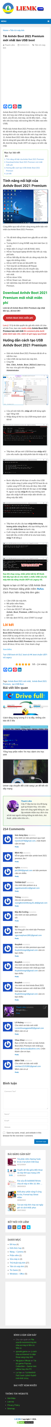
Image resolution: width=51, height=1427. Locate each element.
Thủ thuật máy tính (17, 1263)
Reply (17, 847)
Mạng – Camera (16, 1252)
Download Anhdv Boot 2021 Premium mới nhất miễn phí (24, 163)
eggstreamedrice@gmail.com (27, 888)
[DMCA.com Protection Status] (25, 1423)
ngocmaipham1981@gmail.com (28, 935)
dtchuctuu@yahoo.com (30, 1049)
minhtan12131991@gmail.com (28, 1066)
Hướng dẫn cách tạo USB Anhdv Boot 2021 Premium (23, 169)
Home (5, 30)
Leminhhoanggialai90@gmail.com (29, 1028)
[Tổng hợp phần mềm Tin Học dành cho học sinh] (25, 737)
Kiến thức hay (15, 1248)
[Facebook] (10, 1227)
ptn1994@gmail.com (23, 870)
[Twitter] (19, 1227)
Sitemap (11, 1408)
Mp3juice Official (23, 1360)
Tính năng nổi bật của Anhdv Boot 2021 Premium (25, 159)
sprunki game (22, 1351)
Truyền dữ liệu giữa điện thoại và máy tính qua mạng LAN (30, 1171)
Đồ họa (13, 1244)
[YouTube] (24, 1227)
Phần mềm (14, 1255)
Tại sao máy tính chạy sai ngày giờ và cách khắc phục (30, 1206)
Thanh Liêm (10, 45)
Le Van (19, 1372)
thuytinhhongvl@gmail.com (26, 950)
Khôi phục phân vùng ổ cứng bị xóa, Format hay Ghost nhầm (29, 1194)
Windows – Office (17, 1274)
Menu (3, 21)
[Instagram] (14, 1227)
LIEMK (17, 1419)
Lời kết (8, 174)
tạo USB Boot (18, 684)
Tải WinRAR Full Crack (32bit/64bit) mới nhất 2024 (26, 1375)
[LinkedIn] (28, 1227)
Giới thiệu (11, 1398)
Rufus (40, 589)
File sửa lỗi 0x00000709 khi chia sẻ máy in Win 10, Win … (29, 1182)
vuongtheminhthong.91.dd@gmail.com (31, 903)
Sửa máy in (14, 1259)
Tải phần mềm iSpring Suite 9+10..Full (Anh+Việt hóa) (29, 1160)
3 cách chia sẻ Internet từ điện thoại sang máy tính (26, 1354)
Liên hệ (10, 1402)
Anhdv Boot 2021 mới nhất (19, 681)
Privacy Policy (13, 1405)
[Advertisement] (25, 77)
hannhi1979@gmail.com (25, 841)
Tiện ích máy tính (17, 30)
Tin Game (14, 1270)
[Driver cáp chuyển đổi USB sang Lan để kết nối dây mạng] (25, 771)
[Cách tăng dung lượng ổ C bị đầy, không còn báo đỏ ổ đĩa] (25, 703)
